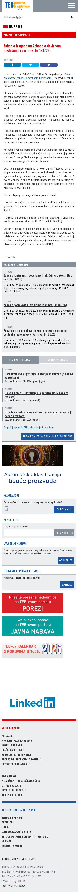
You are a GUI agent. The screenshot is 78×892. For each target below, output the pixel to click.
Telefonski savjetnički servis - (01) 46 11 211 (26, 836)
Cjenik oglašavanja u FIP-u (16, 832)
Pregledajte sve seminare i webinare (48, 436)
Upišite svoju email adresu (16, 526)
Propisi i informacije (14, 790)
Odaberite (66, 560)
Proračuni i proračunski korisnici (22, 759)
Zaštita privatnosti (13, 846)
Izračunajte (64, 509)
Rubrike (15, 26)
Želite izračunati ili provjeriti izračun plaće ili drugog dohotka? (33, 502)
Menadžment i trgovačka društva (21, 781)
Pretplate (7, 822)
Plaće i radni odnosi (13, 750)
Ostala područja (11, 785)
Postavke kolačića (14, 885)
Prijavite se (63, 533)
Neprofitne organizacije (16, 764)
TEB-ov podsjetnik (12, 795)
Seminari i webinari (20, 360)
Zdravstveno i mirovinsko (16, 754)
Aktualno (7, 736)
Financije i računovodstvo (17, 740)
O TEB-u (6, 827)
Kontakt (6, 841)
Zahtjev (67, 584)
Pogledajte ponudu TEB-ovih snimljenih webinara (29, 427)
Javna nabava (9, 776)
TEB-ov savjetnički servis (20, 859)
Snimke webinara (58, 360)
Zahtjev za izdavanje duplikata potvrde (22, 577)
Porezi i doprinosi (12, 745)
